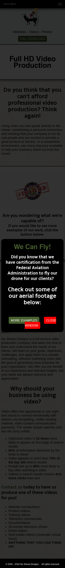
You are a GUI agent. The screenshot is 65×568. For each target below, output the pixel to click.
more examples (24, 319)
